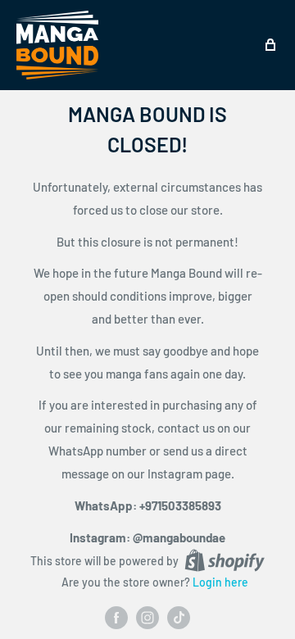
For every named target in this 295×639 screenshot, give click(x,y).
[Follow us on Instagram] (147, 616)
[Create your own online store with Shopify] (224, 560)
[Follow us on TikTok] (178, 616)
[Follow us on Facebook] (116, 616)
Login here (220, 582)
